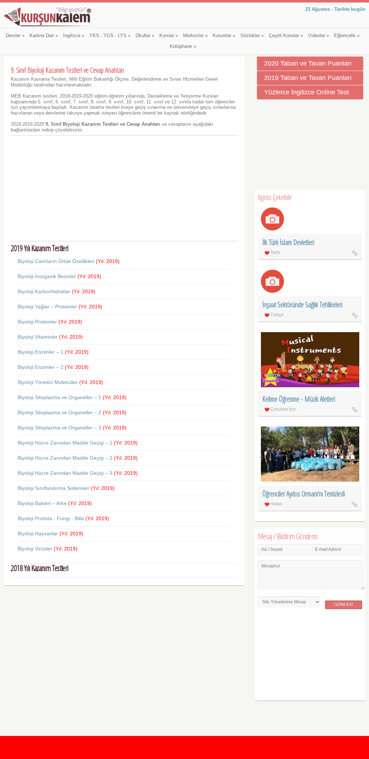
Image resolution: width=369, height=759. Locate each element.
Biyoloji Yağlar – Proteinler (60, 306)
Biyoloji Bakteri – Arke (55, 503)
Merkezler (195, 35)
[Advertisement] (124, 188)
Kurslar (168, 35)
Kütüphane (183, 46)
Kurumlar (224, 35)
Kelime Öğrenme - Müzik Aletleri (298, 399)
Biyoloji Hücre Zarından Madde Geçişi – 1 (78, 443)
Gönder (343, 604)
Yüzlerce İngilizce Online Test (306, 92)
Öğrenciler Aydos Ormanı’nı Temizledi (303, 494)
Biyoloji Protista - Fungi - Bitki (63, 518)
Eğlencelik (347, 35)
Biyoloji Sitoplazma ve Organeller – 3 (72, 427)
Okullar (144, 35)
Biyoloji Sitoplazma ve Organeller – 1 (72, 397)
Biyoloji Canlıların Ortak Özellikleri (69, 261)
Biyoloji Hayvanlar (50, 533)
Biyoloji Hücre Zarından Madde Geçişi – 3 (78, 473)
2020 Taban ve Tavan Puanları (308, 63)
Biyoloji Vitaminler (50, 337)
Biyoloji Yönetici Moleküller (60, 382)
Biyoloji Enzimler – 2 (53, 367)
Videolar (318, 35)
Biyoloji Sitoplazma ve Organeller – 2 (72, 412)
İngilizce (73, 35)
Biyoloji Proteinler (50, 322)
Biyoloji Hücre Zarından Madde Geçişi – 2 (78, 458)
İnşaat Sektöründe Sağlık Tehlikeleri (302, 304)
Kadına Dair (44, 35)
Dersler (15, 35)
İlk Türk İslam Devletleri (288, 242)
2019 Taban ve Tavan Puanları (308, 77)
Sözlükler (252, 35)
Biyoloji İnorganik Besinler (59, 276)
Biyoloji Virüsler (47, 549)
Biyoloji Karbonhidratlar (56, 291)
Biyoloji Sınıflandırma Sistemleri (66, 488)
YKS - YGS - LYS (109, 35)
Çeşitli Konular (286, 35)
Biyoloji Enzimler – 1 (53, 352)
